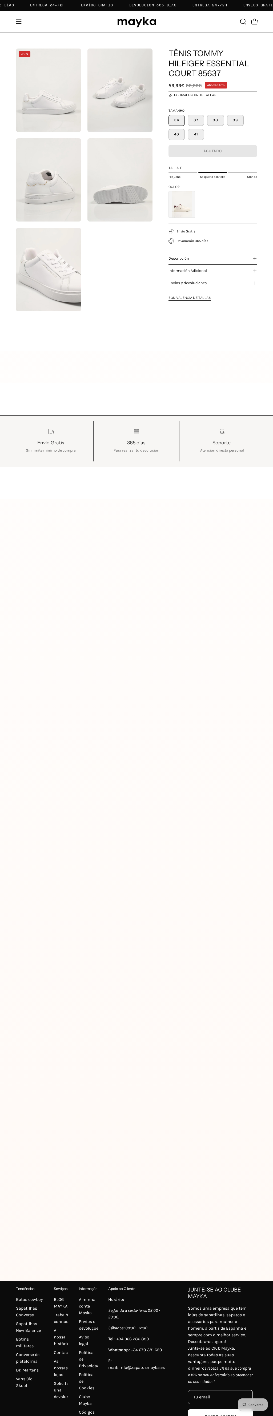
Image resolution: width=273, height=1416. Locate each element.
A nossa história (61, 1337)
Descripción (178, 258)
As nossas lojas (61, 1368)
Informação (88, 1288)
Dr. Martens (27, 1370)
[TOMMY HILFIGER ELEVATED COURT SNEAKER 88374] (181, 204)
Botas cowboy (29, 1299)
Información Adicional (187, 270)
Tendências (25, 1288)
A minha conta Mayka (87, 1306)
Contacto (63, 1352)
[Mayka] (136, 22)
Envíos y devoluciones (187, 283)
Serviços (60, 1288)
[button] (242, 21)
